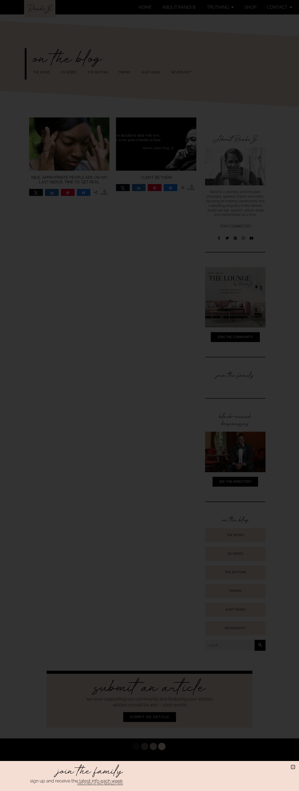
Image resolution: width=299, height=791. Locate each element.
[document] (149, 395)
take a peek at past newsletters (100, 783)
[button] (293, 767)
